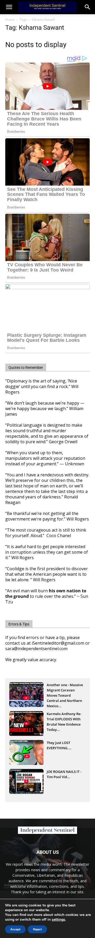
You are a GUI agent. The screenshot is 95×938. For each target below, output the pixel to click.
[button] (87, 7)
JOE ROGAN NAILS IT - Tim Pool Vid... (64, 774)
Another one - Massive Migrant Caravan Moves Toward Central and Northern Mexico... (65, 690)
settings (58, 919)
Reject (37, 929)
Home (10, 19)
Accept (15, 929)
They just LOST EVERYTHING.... (59, 745)
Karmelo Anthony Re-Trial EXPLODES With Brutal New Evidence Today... (64, 719)
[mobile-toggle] (9, 7)
